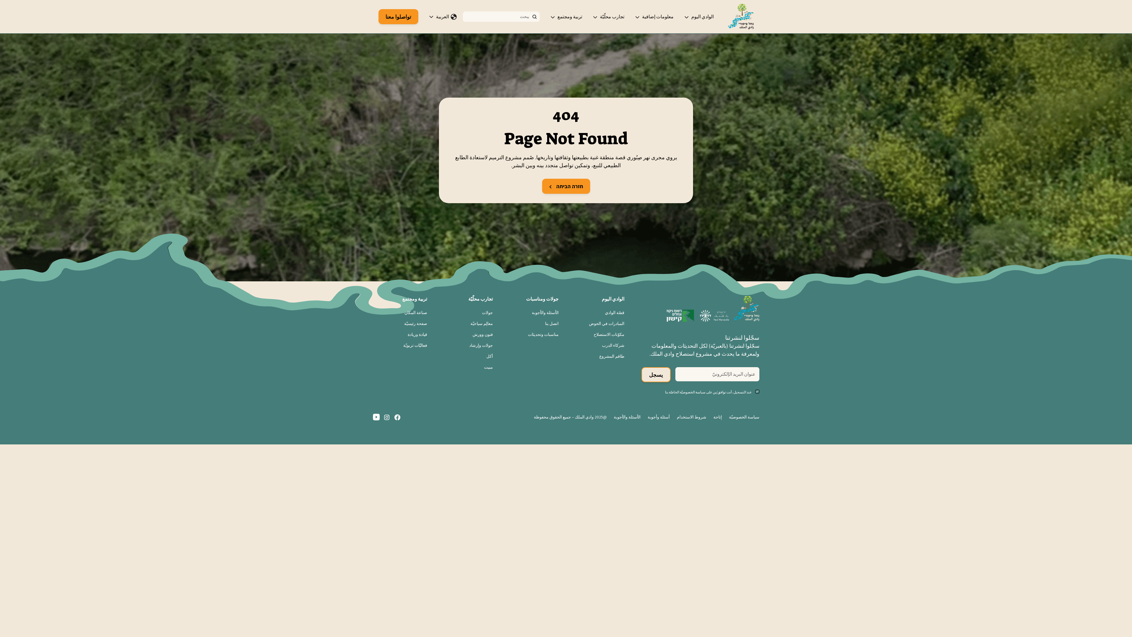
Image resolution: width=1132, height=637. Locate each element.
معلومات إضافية (658, 17)
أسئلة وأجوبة (659, 417)
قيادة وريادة (417, 334)
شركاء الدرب (613, 345)
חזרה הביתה (569, 186)
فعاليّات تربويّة (415, 345)
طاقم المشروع (611, 356)
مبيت (488, 367)
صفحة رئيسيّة (415, 323)
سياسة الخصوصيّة (744, 417)
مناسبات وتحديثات (543, 334)
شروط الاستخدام (691, 417)
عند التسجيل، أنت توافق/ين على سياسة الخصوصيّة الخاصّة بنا (708, 392)
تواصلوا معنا (398, 16)
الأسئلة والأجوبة (545, 312)
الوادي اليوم (702, 17)
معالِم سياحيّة (481, 323)
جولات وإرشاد (481, 345)
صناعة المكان (415, 312)
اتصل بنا (552, 323)
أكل (489, 356)
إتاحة (717, 417)
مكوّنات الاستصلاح (609, 334)
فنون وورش (483, 334)
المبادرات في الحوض (606, 323)
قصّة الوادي (614, 312)
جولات (487, 312)
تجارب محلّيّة (612, 17)
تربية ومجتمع (569, 17)
